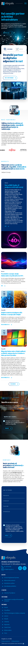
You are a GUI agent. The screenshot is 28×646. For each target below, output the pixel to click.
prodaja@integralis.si (16, 472)
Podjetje (6, 495)
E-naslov (6, 501)
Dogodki (3, 310)
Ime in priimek (7, 490)
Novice (6, 182)
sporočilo (6, 511)
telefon (5, 506)
